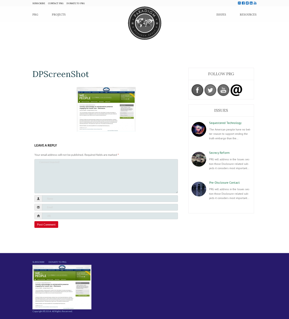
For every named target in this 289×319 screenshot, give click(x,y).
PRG (35, 14)
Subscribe (38, 261)
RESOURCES (248, 14)
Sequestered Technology (225, 123)
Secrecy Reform (219, 153)
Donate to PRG (57, 261)
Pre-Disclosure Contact (224, 182)
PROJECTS (59, 14)
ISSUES (221, 14)
